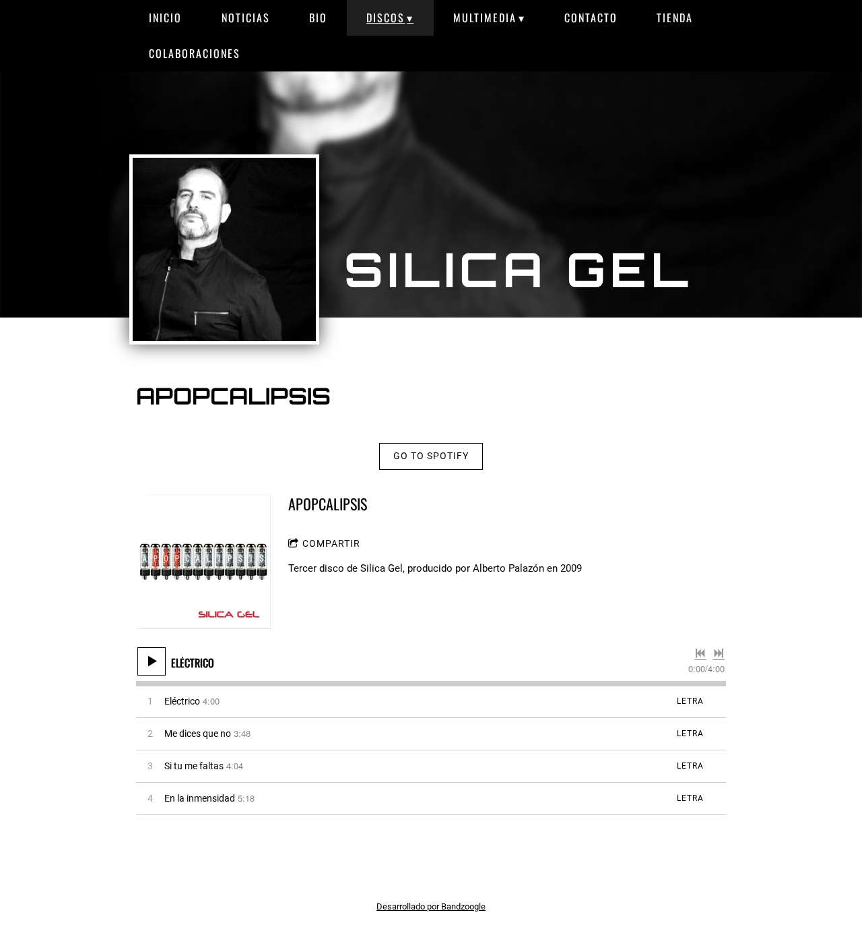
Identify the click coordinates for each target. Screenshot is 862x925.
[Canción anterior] (700, 653)
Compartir (331, 543)
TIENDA (675, 17)
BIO (318, 17)
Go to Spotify (431, 455)
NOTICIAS (246, 17)
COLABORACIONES (194, 53)
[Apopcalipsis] (203, 561)
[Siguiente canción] (718, 653)
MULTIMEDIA (485, 17)
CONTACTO (591, 17)
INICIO (165, 17)
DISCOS (385, 17)
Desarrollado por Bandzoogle (431, 906)
